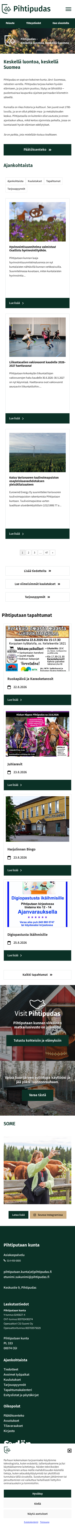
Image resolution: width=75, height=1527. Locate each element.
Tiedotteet (11, 1369)
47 (46, 552)
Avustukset (11, 1420)
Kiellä (37, 1503)
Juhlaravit (14, 764)
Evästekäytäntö (31, 1522)
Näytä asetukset (37, 1513)
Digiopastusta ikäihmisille (27, 935)
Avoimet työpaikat (16, 1374)
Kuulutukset (35, 181)
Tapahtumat (53, 181)
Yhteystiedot (33, 23)
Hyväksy (37, 1493)
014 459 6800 (14, 1260)
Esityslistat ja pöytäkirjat (21, 1395)
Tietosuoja (44, 1522)
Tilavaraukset (13, 1426)
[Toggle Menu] (68, 9)
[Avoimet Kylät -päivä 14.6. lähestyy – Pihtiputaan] (37, 1170)
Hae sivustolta (61, 23)
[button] (69, 1450)
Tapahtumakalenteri (18, 1390)
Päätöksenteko (14, 1415)
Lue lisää (14, 303)
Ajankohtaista (15, 181)
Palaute (10, 23)
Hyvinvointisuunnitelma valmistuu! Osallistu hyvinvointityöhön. (32, 248)
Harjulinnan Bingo (21, 849)
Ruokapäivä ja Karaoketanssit (30, 679)
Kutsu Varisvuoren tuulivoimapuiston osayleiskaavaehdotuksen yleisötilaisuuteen (34, 481)
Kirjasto (9, 1431)
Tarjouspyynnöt (16, 188)
